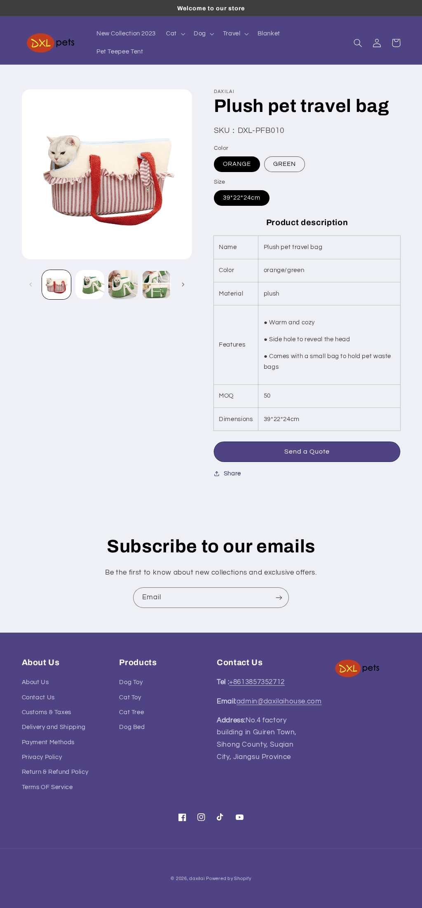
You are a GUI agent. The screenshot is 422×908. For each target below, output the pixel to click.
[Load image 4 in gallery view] (156, 284)
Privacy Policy (42, 757)
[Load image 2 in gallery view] (89, 284)
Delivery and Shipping (54, 727)
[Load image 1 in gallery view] (56, 284)
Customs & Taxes (46, 712)
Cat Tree (131, 712)
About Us (35, 682)
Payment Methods (48, 742)
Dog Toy (131, 682)
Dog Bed (132, 727)
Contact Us (38, 697)
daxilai (196, 878)
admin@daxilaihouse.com (279, 701)
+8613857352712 (257, 682)
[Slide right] (183, 285)
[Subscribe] (279, 597)
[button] (175, 34)
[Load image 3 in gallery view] (122, 284)
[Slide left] (31, 285)
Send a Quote (307, 451)
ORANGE (237, 164)
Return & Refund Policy (55, 772)
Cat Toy (130, 697)
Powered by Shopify (228, 878)
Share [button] (232, 473)
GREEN (284, 164)
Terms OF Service (47, 787)
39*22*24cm (242, 198)
